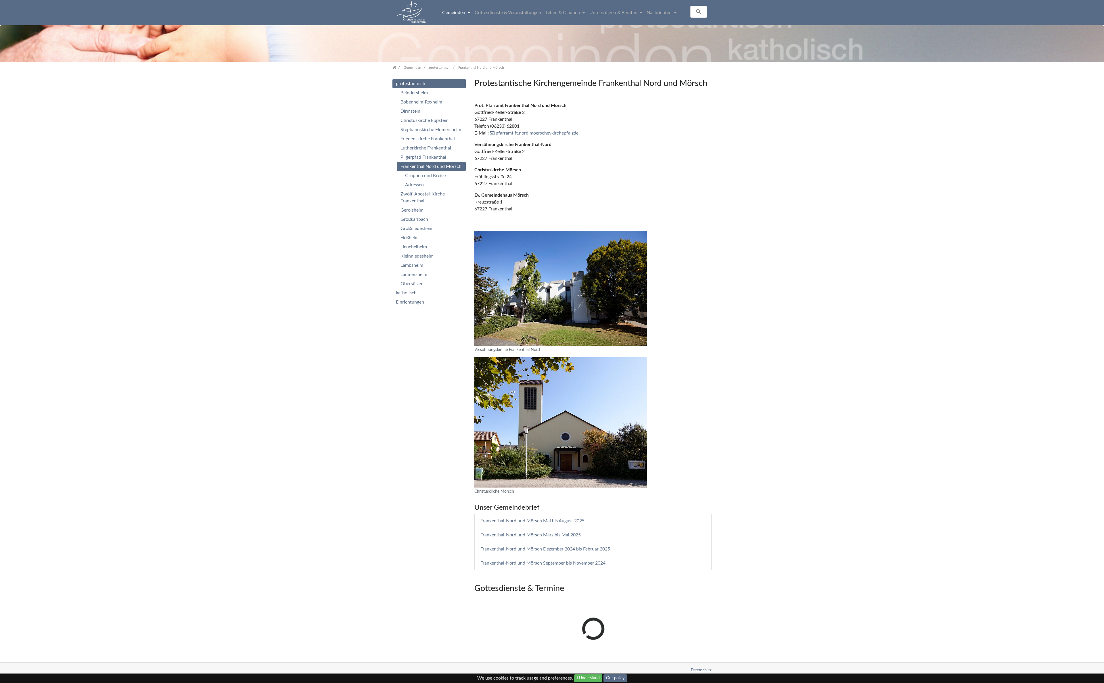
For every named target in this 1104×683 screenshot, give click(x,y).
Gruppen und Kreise (425, 175)
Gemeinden (454, 12)
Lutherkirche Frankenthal (425, 148)
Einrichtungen (410, 302)
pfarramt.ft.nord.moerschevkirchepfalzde (537, 133)
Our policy (615, 678)
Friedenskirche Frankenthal (427, 139)
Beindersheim (414, 93)
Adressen (414, 185)
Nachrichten (660, 12)
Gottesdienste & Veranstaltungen (508, 12)
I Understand (588, 678)
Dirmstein (410, 111)
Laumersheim (413, 274)
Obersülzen (411, 283)
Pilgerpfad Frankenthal (423, 157)
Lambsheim (411, 265)
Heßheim (409, 237)
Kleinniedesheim (417, 256)
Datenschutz (701, 670)
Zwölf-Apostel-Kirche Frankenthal (422, 197)
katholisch (406, 293)
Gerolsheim (411, 210)
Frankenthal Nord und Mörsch (430, 166)
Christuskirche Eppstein (424, 120)
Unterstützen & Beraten (614, 12)
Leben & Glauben (563, 12)
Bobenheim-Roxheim (421, 102)
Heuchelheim (413, 247)
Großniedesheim (417, 228)
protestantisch (410, 83)
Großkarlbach (414, 219)
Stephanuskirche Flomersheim (430, 129)
